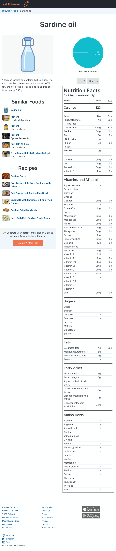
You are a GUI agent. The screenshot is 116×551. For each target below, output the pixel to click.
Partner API (47, 507)
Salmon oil (16, 109)
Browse (6, 10)
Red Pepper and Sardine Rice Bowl (29, 193)
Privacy (45, 521)
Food (15, 10)
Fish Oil (15, 116)
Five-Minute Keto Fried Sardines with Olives (31, 185)
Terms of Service (49, 527)
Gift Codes (7, 524)
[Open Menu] (111, 4)
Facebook (10, 535)
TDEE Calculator (9, 514)
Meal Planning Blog (10, 521)
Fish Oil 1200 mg (20, 144)
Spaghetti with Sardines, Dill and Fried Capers (31, 201)
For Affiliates (47, 517)
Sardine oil (58, 24)
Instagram (10, 539)
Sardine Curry (18, 176)
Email (8, 542)
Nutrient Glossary (10, 517)
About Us (46, 511)
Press (44, 514)
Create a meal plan (28, 242)
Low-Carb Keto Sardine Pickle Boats (30, 218)
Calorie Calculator (10, 511)
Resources (7, 527)
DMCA (45, 524)
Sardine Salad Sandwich (24, 210)
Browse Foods (8, 507)
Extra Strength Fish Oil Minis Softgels (31, 153)
